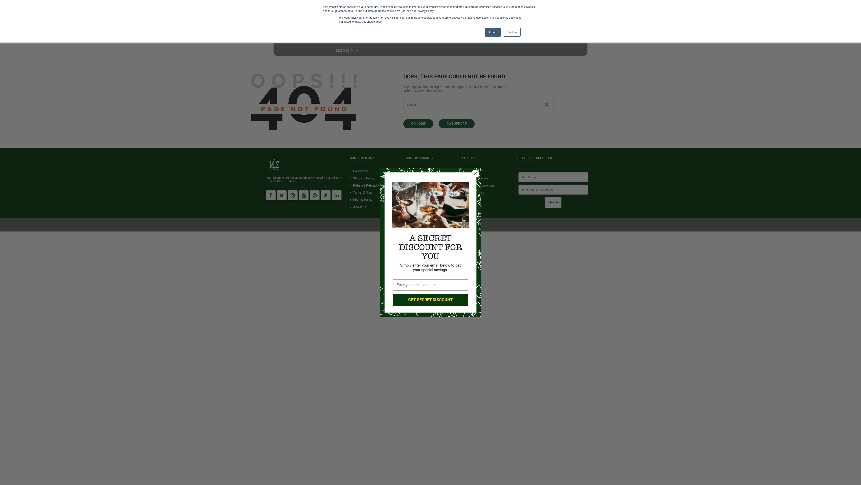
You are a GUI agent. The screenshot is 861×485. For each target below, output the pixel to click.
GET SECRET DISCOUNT (430, 299)
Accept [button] (493, 32)
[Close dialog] (475, 174)
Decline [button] (512, 32)
